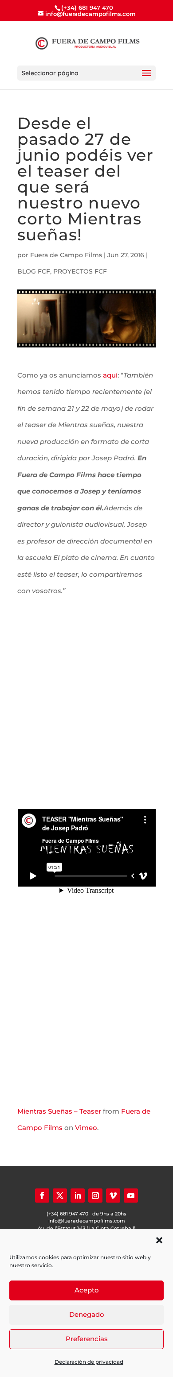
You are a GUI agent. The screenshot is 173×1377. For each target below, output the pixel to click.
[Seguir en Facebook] (42, 1195)
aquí (110, 375)
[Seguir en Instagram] (95, 1195)
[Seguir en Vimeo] (113, 1195)
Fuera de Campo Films (66, 255)
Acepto (87, 1290)
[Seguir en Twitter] (60, 1195)
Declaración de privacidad (89, 1361)
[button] (159, 1240)
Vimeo (86, 1127)
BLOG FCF (33, 271)
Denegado (86, 1314)
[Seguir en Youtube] (131, 1195)
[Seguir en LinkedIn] (78, 1195)
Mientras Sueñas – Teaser (59, 1111)
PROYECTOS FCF (80, 271)
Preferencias (87, 1339)
